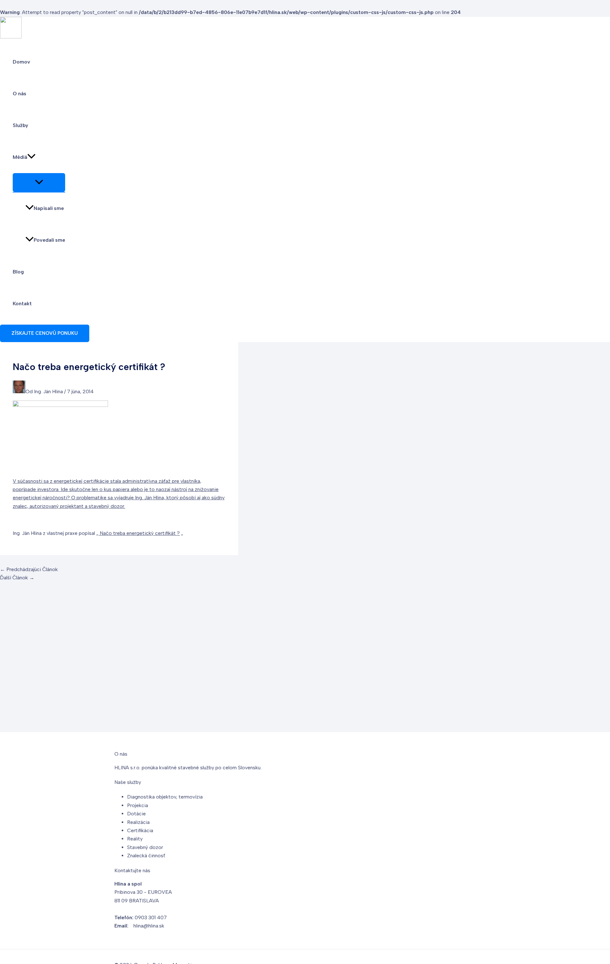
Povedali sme (49, 240)
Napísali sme (49, 208)
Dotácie (136, 814)
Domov (21, 62)
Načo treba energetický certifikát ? (139, 533)
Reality (135, 839)
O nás (19, 94)
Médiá (20, 157)
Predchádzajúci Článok (29, 569)
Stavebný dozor (145, 847)
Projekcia (137, 805)
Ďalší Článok (17, 578)
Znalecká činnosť (146, 856)
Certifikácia (140, 830)
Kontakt (22, 303)
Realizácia (138, 822)
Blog (18, 272)
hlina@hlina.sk (148, 926)
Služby (20, 125)
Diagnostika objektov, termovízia (165, 797)
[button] (31, 157)
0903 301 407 (151, 917)
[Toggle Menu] (39, 182)
